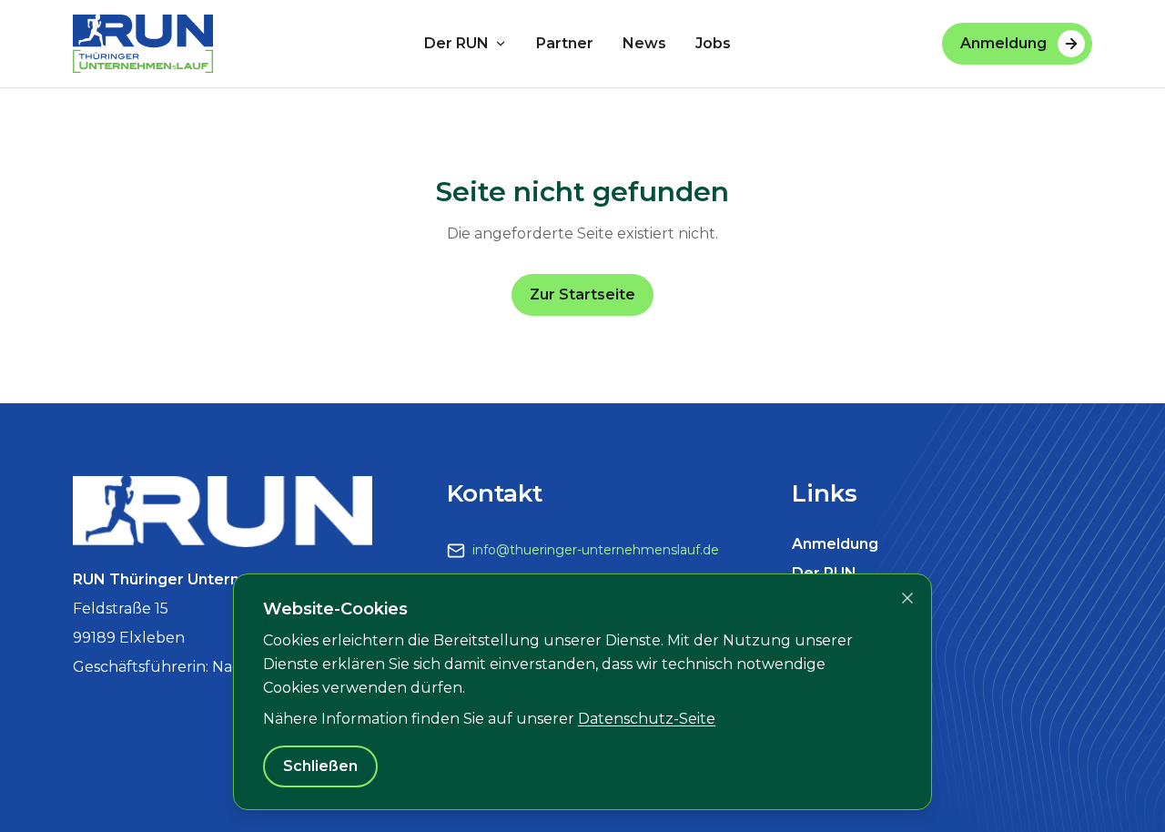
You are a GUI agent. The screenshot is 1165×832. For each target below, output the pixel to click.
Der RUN (456, 43)
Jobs (713, 43)
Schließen (320, 766)
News (644, 43)
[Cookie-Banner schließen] (907, 598)
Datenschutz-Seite (646, 718)
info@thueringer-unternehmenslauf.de (595, 550)
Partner (564, 43)
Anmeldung (1003, 43)
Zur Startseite (582, 294)
